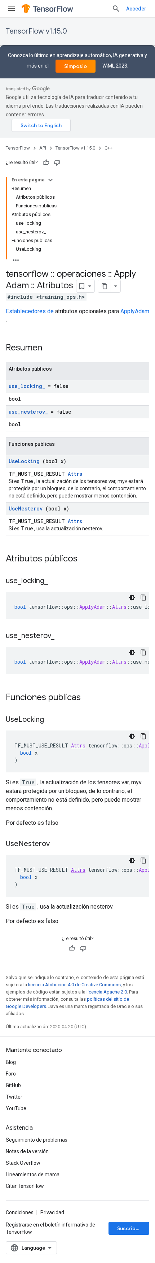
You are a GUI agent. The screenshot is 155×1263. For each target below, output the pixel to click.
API (42, 148)
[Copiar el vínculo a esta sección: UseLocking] (51, 720)
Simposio (75, 66)
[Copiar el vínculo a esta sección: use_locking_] (55, 581)
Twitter (14, 1097)
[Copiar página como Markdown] (104, 286)
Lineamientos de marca (32, 1174)
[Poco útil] (57, 162)
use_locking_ (27, 386)
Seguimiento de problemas (36, 1140)
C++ (108, 148)
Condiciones (20, 1212)
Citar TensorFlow (25, 1186)
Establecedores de (30, 311)
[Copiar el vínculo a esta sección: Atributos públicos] (87, 559)
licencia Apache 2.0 (107, 992)
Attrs (75, 473)
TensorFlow (18, 148)
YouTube (16, 1108)
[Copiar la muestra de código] (143, 597)
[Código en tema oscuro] (132, 597)
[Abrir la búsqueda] (116, 8)
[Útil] (46, 162)
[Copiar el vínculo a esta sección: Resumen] (51, 348)
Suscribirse (131, 1228)
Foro (11, 1074)
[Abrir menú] (11, 8)
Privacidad (52, 1212)
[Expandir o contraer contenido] (50, 180)
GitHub (13, 1085)
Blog (11, 1062)
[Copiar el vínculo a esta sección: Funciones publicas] (90, 698)
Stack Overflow (23, 1163)
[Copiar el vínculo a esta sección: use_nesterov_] (61, 636)
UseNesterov (26, 508)
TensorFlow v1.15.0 (36, 31)
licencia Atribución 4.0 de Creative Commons (74, 984)
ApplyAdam (134, 311)
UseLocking (24, 461)
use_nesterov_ (28, 411)
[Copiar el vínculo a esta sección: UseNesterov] (57, 844)
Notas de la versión (27, 1151)
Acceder (136, 9)
